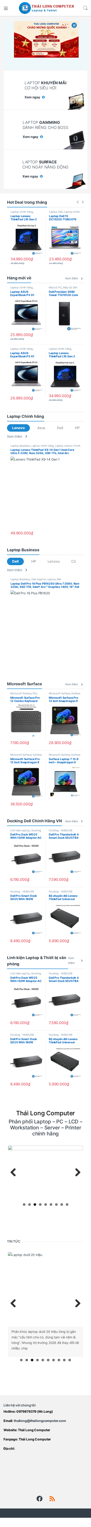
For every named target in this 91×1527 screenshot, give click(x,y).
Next (76, 1172)
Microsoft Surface (21, 693)
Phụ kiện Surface (23, 695)
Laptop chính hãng (21, 211)
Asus (41, 428)
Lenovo (18, 428)
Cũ (73, 561)
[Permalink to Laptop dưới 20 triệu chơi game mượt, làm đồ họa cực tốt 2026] (45, 1289)
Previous (15, 1172)
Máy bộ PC (55, 287)
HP (77, 428)
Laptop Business (20, 445)
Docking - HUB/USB (60, 830)
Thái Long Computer (34, 1430)
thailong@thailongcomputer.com (40, 1421)
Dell (60, 428)
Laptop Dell (56, 211)
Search (85, 8)
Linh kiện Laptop (20, 830)
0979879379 (26, 1411)
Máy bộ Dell (70, 287)
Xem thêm (71, 278)
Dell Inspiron (39, 579)
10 (69, 1360)
